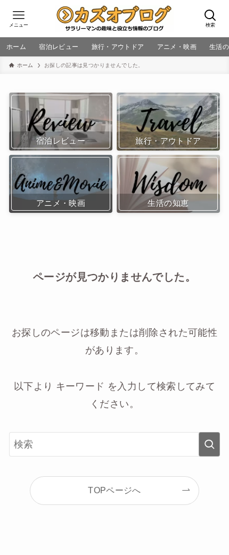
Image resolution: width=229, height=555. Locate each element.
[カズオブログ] (114, 18)
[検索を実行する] (209, 444)
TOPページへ (114, 490)
